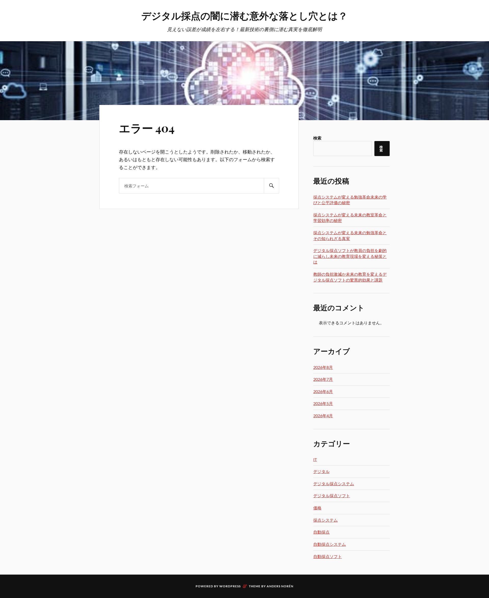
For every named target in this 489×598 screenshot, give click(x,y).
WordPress (230, 586)
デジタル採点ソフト (331, 495)
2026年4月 (323, 415)
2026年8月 (323, 367)
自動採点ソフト (327, 556)
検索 (317, 137)
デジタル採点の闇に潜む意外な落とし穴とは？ (244, 15)
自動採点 (321, 532)
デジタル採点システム (333, 483)
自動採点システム (329, 544)
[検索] (271, 185)
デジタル (321, 471)
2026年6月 (323, 391)
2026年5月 (323, 403)
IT (315, 459)
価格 (317, 507)
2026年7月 (323, 379)
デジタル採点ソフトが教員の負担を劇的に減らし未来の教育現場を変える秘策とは (350, 256)
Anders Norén (280, 586)
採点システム (325, 520)
